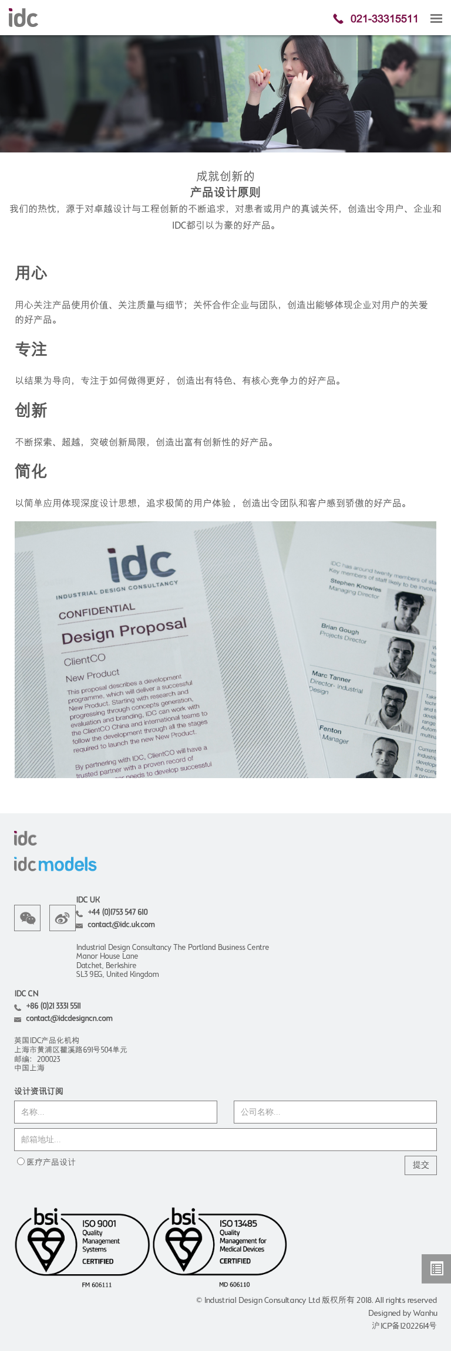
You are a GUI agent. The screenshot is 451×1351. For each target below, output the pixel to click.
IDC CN (26, 994)
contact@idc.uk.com (120, 925)
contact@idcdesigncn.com (69, 1019)
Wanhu (425, 1313)
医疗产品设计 (51, 1163)
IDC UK (87, 900)
